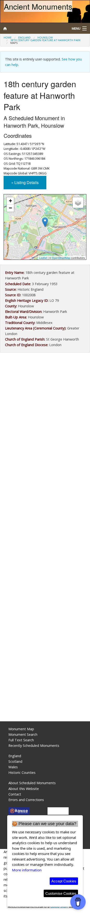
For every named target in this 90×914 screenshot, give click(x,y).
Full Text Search (21, 740)
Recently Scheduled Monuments (33, 745)
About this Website (23, 788)
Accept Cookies (63, 881)
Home (8, 37)
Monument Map (21, 729)
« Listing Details (25, 182)
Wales (13, 767)
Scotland (15, 761)
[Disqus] (45, 523)
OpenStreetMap (61, 258)
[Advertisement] (45, 407)
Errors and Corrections (26, 799)
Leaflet (43, 258)
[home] (33, 28)
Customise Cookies (60, 893)
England (24, 37)
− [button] (10, 208)
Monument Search (22, 734)
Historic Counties (22, 772)
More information (27, 870)
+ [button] (10, 201)
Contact (14, 794)
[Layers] (78, 202)
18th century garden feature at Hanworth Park (45, 40)
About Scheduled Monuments (32, 783)
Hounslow (45, 37)
